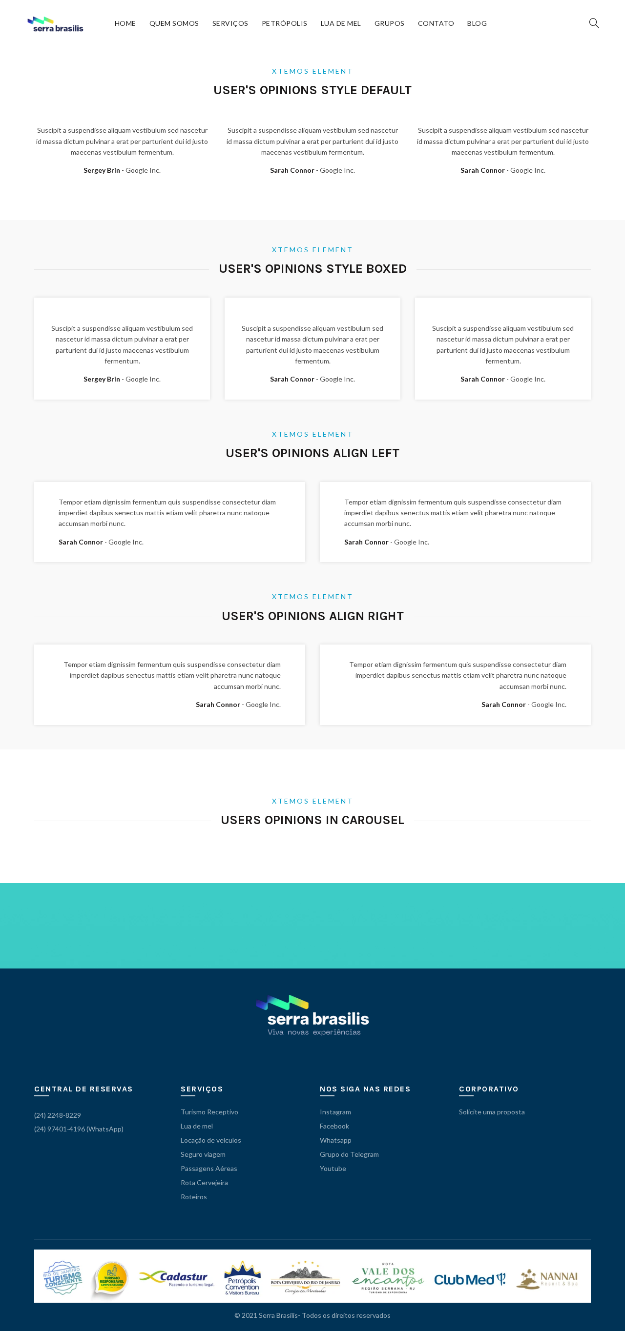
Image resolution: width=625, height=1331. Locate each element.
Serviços (230, 23)
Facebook (334, 1126)
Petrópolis (285, 23)
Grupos (390, 23)
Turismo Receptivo (209, 1112)
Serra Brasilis (278, 1315)
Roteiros (194, 1196)
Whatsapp (336, 1140)
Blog (477, 23)
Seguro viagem (203, 1154)
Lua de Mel (341, 23)
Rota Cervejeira (204, 1182)
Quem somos (174, 23)
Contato (436, 23)
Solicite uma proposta (492, 1112)
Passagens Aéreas (209, 1168)
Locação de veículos (211, 1140)
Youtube (333, 1168)
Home (125, 23)
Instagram (335, 1112)
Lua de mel (197, 1126)
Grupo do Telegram (349, 1154)
